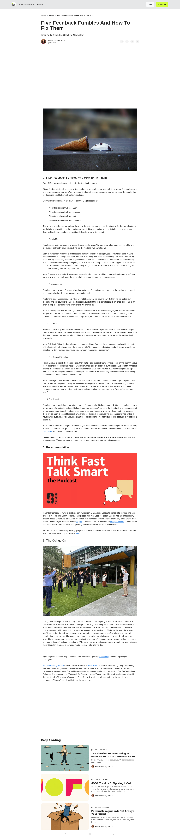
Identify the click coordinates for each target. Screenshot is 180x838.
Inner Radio (93, 665)
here (77, 533)
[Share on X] (127, 41)
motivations (48, 431)
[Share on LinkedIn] (137, 41)
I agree (79, 522)
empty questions (117, 522)
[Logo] (14, 4)
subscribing (104, 657)
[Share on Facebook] (122, 41)
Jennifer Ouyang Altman (53, 665)
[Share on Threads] (132, 41)
